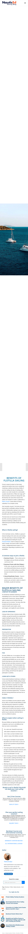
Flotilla (11, 887)
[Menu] (24, 3)
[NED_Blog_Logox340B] (9, 3)
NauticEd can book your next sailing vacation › (15, 789)
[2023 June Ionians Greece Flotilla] (1, 467)
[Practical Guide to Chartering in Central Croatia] (27, 467)
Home (3, 933)
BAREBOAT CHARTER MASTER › (14, 840)
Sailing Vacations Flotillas (10, 933)
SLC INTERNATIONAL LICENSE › (14, 843)
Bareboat (7, 887)
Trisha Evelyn (8, 861)
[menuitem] (24, 3)
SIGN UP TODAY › (14, 804)
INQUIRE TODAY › (14, 823)
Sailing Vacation (17, 887)
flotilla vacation (6, 501)
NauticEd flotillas (6, 541)
